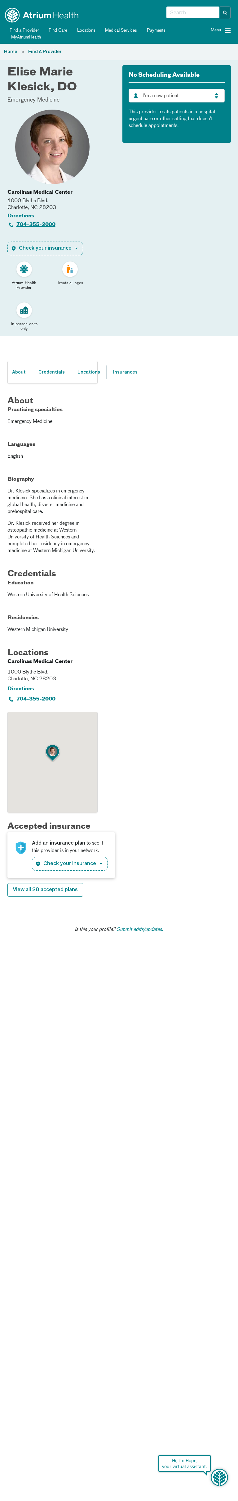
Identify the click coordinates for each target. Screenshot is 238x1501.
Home (10, 52)
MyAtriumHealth (25, 37)
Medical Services (120, 30)
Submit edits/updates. (140, 929)
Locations (85, 30)
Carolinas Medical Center (40, 192)
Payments (155, 30)
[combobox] (192, 13)
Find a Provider (23, 30)
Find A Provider (45, 52)
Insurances (125, 372)
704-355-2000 (35, 224)
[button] (225, 13)
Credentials (51, 372)
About (19, 372)
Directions (20, 216)
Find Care (57, 30)
